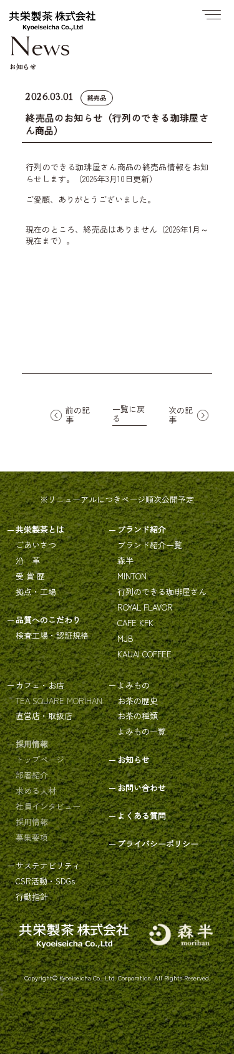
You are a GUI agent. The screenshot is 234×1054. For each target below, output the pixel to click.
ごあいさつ (36, 545)
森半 (125, 561)
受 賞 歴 (30, 576)
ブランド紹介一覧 (149, 545)
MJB (125, 639)
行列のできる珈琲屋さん (162, 592)
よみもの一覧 (141, 732)
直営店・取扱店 (44, 716)
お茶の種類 (137, 716)
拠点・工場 (36, 592)
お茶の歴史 (137, 701)
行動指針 (32, 897)
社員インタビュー (48, 806)
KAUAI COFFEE (144, 654)
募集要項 (32, 838)
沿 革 (28, 561)
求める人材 (36, 791)
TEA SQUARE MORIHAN (59, 701)
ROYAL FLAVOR (145, 607)
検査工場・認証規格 (52, 636)
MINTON (132, 576)
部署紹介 (32, 775)
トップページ (40, 760)
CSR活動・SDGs (45, 881)
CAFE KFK (135, 623)
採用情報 (32, 822)
